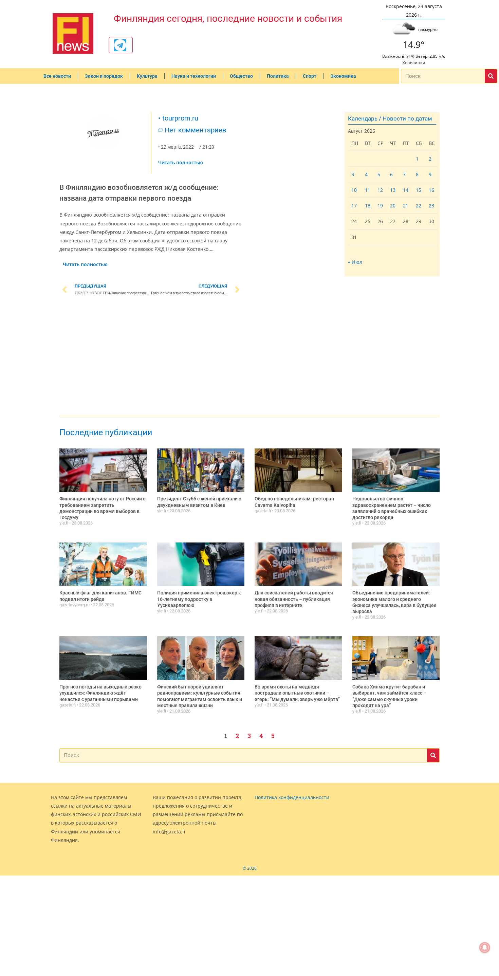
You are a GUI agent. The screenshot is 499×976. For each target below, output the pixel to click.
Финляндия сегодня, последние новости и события (228, 18)
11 (367, 190)
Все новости (57, 76)
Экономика (343, 76)
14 (405, 190)
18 (367, 205)
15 (418, 190)
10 (354, 190)
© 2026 (250, 868)
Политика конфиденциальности (292, 797)
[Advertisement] (151, 357)
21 (405, 205)
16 (431, 190)
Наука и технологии (193, 76)
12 (380, 190)
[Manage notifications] (484, 947)
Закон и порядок (104, 76)
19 (380, 205)
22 (418, 205)
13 (392, 190)
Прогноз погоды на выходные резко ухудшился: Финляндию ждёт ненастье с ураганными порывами (100, 693)
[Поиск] (491, 76)
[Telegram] (120, 45)
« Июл (355, 262)
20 (392, 205)
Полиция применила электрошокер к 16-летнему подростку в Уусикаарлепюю (199, 599)
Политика (278, 76)
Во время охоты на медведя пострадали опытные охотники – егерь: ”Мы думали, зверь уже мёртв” (297, 693)
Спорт (309, 76)
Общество (241, 76)
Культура (147, 76)
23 (431, 205)
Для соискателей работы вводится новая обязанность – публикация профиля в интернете (294, 599)
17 (354, 205)
